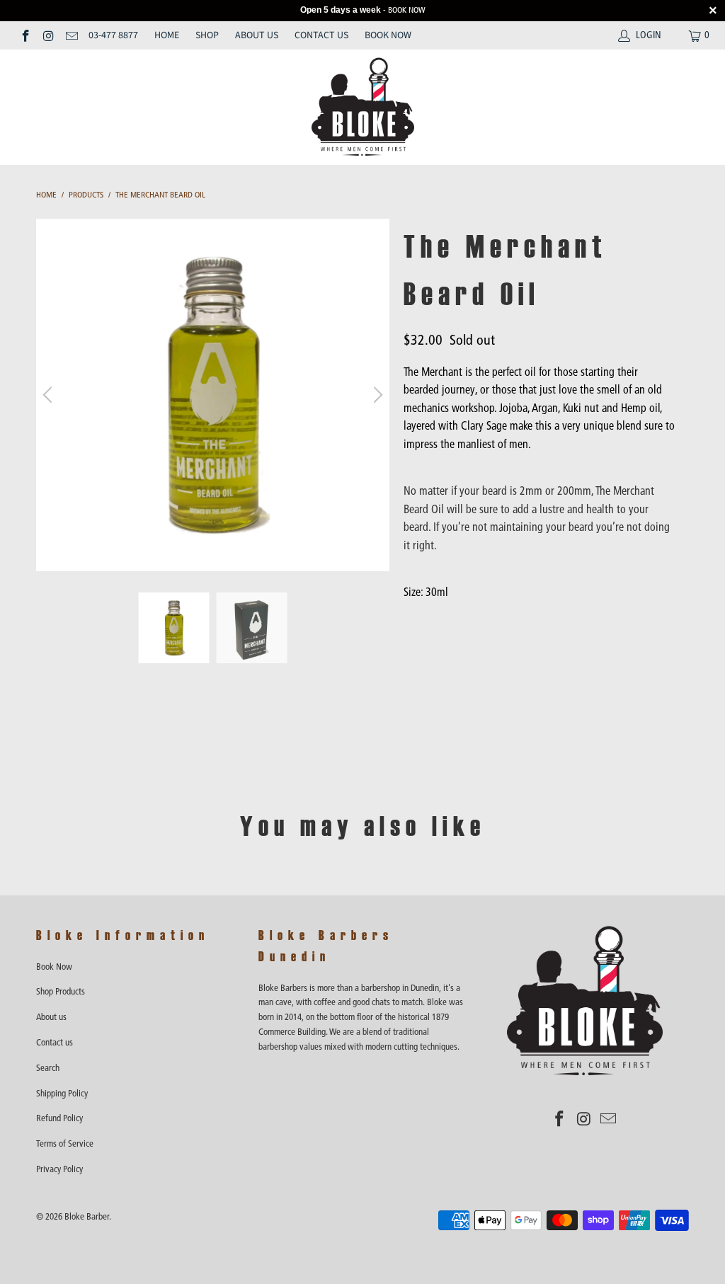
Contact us (321, 35)
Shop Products (60, 991)
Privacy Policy (59, 1169)
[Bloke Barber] (363, 107)
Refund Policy (59, 1118)
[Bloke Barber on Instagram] (48, 35)
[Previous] (49, 395)
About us (256, 35)
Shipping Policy (62, 1093)
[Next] (376, 395)
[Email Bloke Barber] (71, 35)
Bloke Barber (86, 1216)
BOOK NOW (407, 10)
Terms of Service (64, 1143)
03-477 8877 (113, 35)
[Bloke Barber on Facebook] (25, 35)
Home (166, 35)
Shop (207, 35)
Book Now (388, 35)
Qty (412, 620)
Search (47, 1067)
